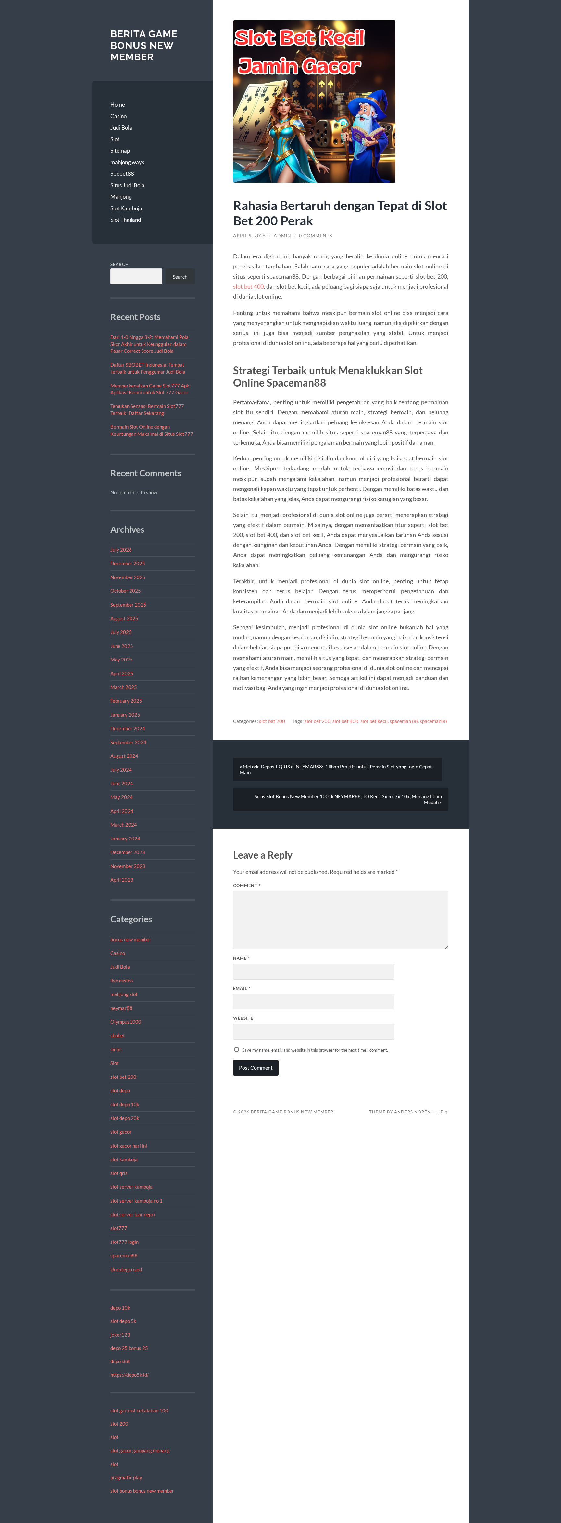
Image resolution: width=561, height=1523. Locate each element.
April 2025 (121, 673)
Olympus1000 (125, 1022)
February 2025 (126, 701)
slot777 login (124, 1242)
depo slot (120, 1361)
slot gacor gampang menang (140, 1450)
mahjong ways (127, 162)
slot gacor (120, 1132)
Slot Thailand (125, 219)
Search (119, 264)
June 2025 (121, 646)
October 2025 (125, 591)
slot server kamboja (131, 1187)
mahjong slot (124, 994)
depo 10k (120, 1308)
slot (114, 1437)
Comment (247, 885)
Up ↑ (442, 1111)
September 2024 (128, 742)
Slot (114, 139)
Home (117, 104)
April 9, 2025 (249, 235)
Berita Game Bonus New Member (144, 45)
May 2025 (121, 659)
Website (243, 1018)
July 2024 (121, 770)
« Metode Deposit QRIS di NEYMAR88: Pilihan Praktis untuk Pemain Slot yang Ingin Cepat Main (336, 769)
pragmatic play (126, 1477)
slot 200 (119, 1424)
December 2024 (127, 728)
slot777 (118, 1228)
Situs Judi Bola (127, 185)
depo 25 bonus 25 (129, 1348)
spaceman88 (124, 1255)
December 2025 (127, 563)
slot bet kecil (374, 721)
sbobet (117, 1035)
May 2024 (121, 797)
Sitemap (120, 150)
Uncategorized (126, 1269)
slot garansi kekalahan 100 (139, 1410)
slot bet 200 (123, 1077)
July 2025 (121, 632)
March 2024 (123, 824)
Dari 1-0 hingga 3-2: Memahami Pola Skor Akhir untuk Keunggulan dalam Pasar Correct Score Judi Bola (149, 344)
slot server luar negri (132, 1214)
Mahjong (120, 196)
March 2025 (123, 687)
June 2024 (121, 783)
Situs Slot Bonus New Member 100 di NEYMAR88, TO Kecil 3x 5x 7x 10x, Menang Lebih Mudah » (348, 799)
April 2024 (121, 811)
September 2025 (128, 605)
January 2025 (125, 715)
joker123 (120, 1335)
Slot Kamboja (126, 208)
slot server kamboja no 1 (136, 1201)
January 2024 (125, 838)
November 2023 (127, 866)
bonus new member (130, 939)
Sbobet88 (122, 173)
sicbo (115, 1049)
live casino (121, 980)
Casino (118, 116)
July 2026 (121, 550)
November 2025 (127, 577)
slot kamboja (124, 1159)
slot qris (119, 1173)
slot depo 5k (123, 1321)
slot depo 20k (124, 1118)
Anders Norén (412, 1111)
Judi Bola (121, 127)
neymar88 (121, 1008)
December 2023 (127, 852)
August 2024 (124, 756)
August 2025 (124, 618)
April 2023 (121, 880)
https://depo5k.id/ (129, 1375)
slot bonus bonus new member (142, 1490)
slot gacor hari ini (128, 1145)
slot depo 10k (124, 1104)
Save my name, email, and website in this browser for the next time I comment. (315, 1050)
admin (282, 235)
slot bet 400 (248, 286)
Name (241, 958)
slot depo (120, 1090)
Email (242, 988)
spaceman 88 (404, 721)
